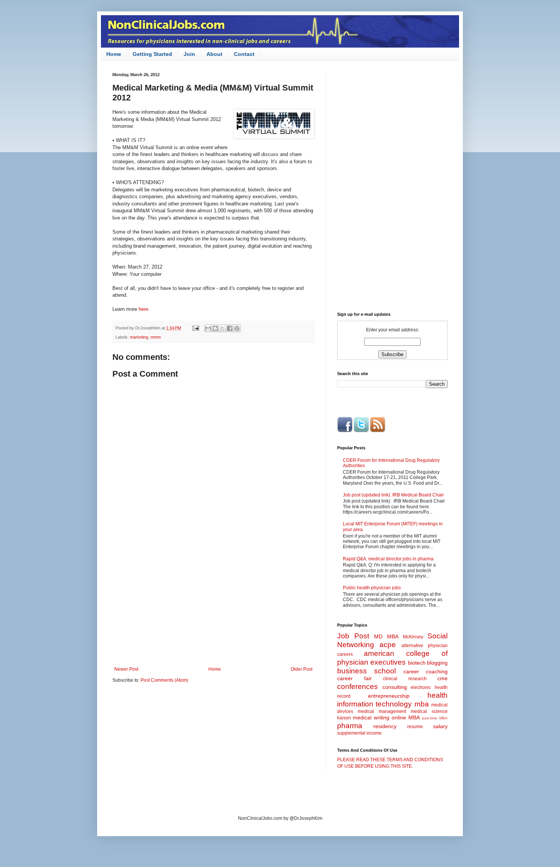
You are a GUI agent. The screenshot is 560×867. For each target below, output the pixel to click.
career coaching (425, 671)
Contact (244, 54)
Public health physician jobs (372, 587)
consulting (394, 687)
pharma (349, 726)
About (214, 54)
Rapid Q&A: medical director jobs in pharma (388, 559)
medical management (382, 711)
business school (366, 671)
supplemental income (359, 733)
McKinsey (413, 637)
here (143, 309)
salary (440, 726)
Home (113, 54)
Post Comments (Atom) (164, 680)
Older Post (301, 669)
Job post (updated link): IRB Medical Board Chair (393, 495)
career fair (354, 678)
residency (385, 726)
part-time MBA (435, 718)
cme (442, 678)
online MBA (406, 717)
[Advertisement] (213, 603)
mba (421, 704)
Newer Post (126, 669)
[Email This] (208, 328)
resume (415, 726)
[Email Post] (195, 328)
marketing (139, 337)
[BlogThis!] (215, 328)
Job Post (353, 636)
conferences (357, 686)
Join (189, 54)
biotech (417, 663)
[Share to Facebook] (230, 328)
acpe (387, 645)
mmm (155, 337)
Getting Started (152, 54)
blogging (437, 663)
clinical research (405, 678)
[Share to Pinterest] (237, 328)
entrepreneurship (389, 696)
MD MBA (386, 636)
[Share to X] (222, 328)
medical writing (371, 717)
